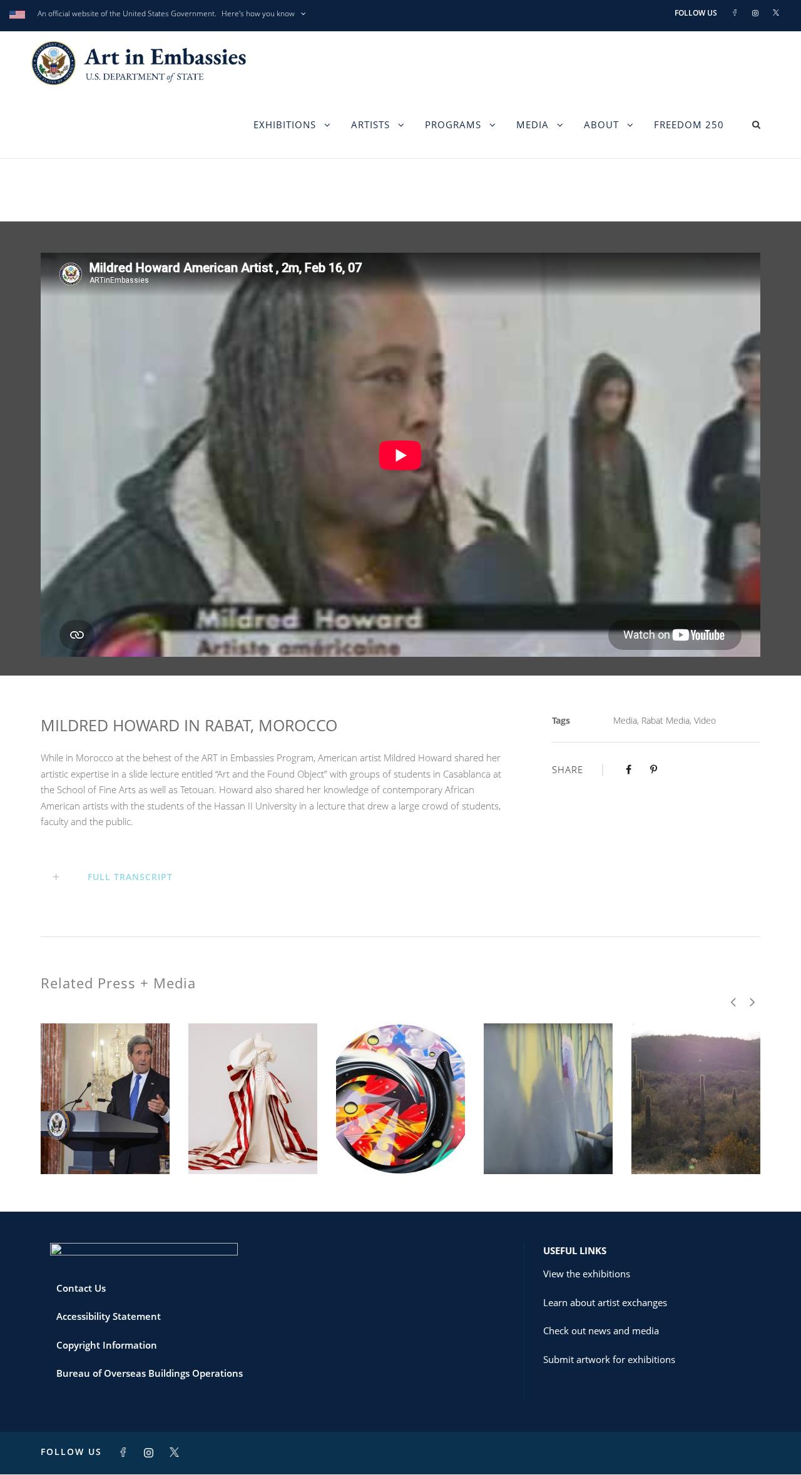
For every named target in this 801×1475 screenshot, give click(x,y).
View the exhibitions (586, 1273)
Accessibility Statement (108, 1316)
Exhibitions (284, 124)
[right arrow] (751, 1002)
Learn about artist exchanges (605, 1302)
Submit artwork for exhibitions (609, 1359)
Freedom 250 (689, 124)
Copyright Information (106, 1345)
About (601, 124)
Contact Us (81, 1288)
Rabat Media (665, 720)
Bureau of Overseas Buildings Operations (149, 1373)
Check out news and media (601, 1330)
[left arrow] (733, 1002)
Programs (453, 124)
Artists (370, 124)
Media (532, 124)
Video (705, 720)
